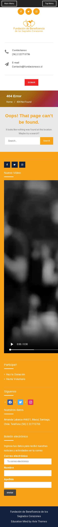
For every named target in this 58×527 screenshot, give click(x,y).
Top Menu (49, 3)
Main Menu (9, 3)
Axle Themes (39, 521)
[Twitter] (15, 165)
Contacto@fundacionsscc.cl (27, 67)
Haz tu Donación (15, 374)
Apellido (9, 479)
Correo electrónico (16, 455)
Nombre (9, 467)
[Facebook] (7, 165)
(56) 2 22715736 (21, 54)
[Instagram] (22, 165)
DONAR (31, 82)
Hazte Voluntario (15, 379)
